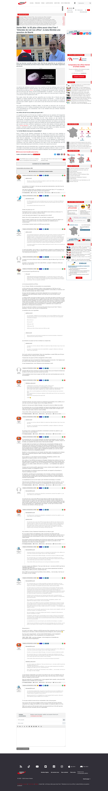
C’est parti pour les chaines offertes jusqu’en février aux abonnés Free (80, 252)
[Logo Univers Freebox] (22, 3)
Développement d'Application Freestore (78, 177)
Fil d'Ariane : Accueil (22, 784)
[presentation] (18, 726)
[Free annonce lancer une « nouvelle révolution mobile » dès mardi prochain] (68, 85)
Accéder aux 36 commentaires (41, 163)
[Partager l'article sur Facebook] (58, 154)
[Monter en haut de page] (48, 175)
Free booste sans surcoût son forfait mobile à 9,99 (80, 146)
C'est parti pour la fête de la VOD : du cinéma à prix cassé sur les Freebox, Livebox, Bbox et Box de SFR (81, 96)
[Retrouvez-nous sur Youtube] (37, 766)
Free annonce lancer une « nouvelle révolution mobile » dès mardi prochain (81, 85)
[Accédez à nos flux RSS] (21, 766)
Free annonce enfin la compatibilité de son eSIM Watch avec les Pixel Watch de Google (37, 20)
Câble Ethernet (73, 178)
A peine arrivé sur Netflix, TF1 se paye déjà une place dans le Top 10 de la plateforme (81, 247)
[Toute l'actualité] (62, 14)
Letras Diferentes (73, 171)
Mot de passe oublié (83, 11)
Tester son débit (56, 192)
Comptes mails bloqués (75, 175)
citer (41, 175)
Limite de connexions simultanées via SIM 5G (79, 168)
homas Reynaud (24, 125)
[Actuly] (71, 219)
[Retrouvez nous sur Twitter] (46, 766)
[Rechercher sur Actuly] (89, 220)
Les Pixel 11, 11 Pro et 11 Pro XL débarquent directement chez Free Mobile (34, 18)
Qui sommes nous (55, 772)
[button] (18, 727)
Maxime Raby (36, 154)
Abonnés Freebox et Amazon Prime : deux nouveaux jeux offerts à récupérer (35, 16)
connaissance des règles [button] (36, 716)
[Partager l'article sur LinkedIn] (62, 154)
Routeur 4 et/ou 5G (74, 181)
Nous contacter (64, 772)
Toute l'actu (31, 784)
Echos (31, 90)
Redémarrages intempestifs (76, 172)
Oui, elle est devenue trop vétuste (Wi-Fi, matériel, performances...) (78, 269)
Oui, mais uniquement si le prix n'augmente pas (80, 270)
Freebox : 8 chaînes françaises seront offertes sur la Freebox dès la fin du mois (80, 255)
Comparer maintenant (79, 76)
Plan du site (73, 772)
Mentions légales (45, 772)
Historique (48, 192)
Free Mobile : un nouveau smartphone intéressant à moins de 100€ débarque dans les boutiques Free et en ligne (81, 103)
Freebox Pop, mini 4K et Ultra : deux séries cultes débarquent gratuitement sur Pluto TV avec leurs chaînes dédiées (81, 93)
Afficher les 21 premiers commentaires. (42, 171)
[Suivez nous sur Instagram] (62, 766)
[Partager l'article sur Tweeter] (55, 154)
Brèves (64, 18)
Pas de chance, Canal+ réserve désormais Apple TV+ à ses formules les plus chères (37, 19)
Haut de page (86, 779)
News (64, 22)
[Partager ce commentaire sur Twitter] (43, 175)
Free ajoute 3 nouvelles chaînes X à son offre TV (81, 256)
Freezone (71, 8)
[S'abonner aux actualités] (64, 154)
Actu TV (70, 244)
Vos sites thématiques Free (75, 202)
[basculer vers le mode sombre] (75, 3)
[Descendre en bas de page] (45, 175)
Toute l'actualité (23, 14)
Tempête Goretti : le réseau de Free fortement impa (80, 143)
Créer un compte (70, 11)
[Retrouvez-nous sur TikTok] (29, 766)
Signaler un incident (85, 229)
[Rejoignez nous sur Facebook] (54, 766)
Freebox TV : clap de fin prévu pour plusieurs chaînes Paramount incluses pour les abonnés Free (80, 260)
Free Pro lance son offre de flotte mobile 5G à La (80, 148)
